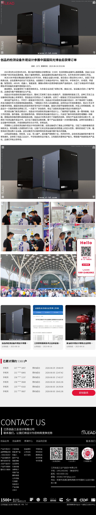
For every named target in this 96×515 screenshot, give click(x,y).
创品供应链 (41, 440)
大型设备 (15, 449)
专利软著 (39, 460)
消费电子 (15, 469)
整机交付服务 (5, 469)
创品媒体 (27, 449)
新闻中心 (28, 440)
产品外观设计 (5, 449)
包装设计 (15, 484)
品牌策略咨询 (5, 452)
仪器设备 (15, 466)
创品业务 (5, 440)
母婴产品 (15, 472)
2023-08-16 (15, 346)
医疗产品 (15, 458)
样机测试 (39, 452)
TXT (26, 504)
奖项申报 (39, 458)
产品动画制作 (5, 458)
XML (22, 504)
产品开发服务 (5, 466)
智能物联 (15, 460)
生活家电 (15, 463)
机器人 (14, 455)
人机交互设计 (5, 455)
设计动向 (27, 455)
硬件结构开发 (5, 460)
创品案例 (16, 440)
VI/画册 (15, 481)
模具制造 (39, 455)
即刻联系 (83, 392)
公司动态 (5, 346)
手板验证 (39, 449)
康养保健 (15, 475)
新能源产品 (16, 452)
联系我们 (90, 441)
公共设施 (15, 478)
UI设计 (14, 490)
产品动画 (15, 487)
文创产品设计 (5, 463)
